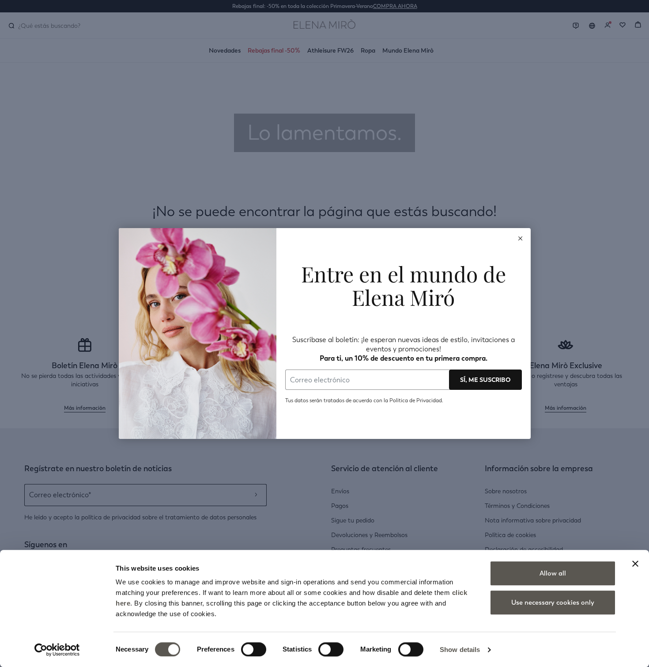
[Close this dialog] (520, 238)
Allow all (553, 573)
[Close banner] (635, 563)
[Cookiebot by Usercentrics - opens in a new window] (57, 649)
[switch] (253, 649)
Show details (460, 649)
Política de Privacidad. (415, 400)
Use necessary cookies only (552, 602)
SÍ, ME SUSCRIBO (485, 380)
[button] (520, 238)
